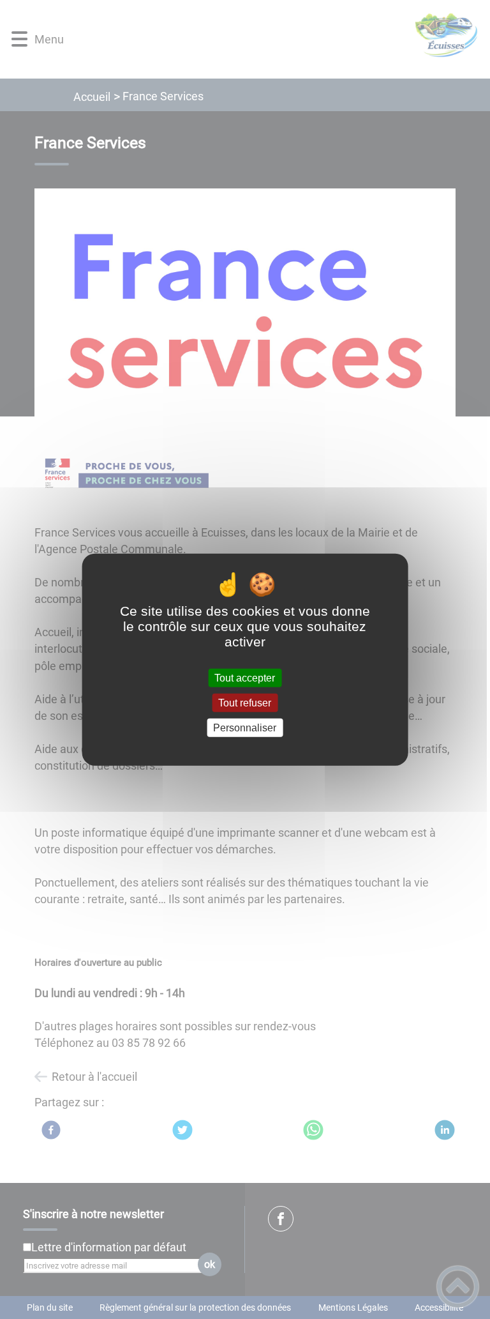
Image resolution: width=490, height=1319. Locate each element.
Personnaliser (244, 727)
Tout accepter (244, 677)
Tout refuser (244, 702)
